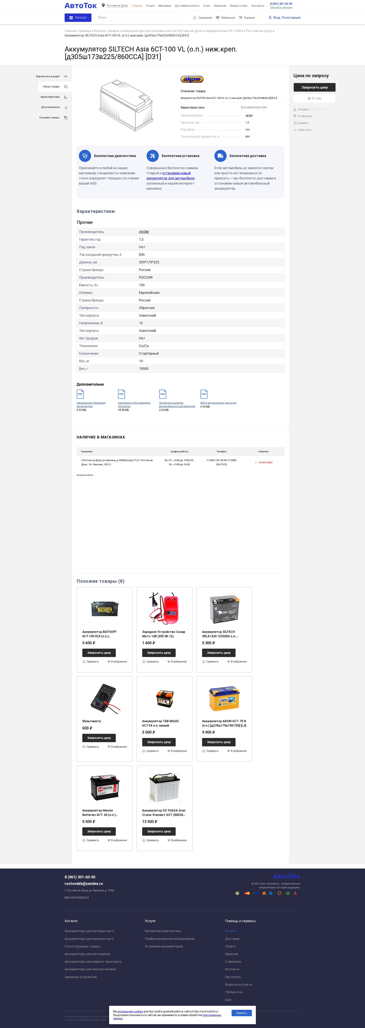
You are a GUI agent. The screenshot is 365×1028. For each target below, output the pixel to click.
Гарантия (231, 954)
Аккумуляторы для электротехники (90, 969)
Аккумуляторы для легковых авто (89, 931)
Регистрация (291, 17)
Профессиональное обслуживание (170, 939)
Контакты (258, 5)
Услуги (150, 5)
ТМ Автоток (234, 992)
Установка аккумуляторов (164, 946)
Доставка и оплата (187, 5)
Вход (276, 17)
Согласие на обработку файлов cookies (86, 1020)
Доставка (232, 939)
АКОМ (249, 115)
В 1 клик (316, 98)
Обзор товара (51, 86)
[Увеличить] (126, 105)
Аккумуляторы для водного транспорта (93, 961)
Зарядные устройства (81, 977)
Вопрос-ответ (239, 5)
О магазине (233, 961)
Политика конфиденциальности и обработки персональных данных (101, 1016)
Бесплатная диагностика (163, 931)
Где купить (233, 977)
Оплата (230, 946)
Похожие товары (49, 117)
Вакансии (220, 5)
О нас (206, 5)
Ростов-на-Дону (117, 5)
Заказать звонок (281, 7)
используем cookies (130, 1011)
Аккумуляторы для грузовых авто (89, 939)
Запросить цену (99, 653)
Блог (228, 1000)
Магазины (164, 5)
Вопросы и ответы (238, 984)
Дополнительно (50, 107)
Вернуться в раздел (48, 76)
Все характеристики (254, 107)
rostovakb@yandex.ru (84, 883)
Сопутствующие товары (82, 946)
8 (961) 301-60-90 (281, 3)
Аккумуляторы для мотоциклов (87, 954)
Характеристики (50, 96)
